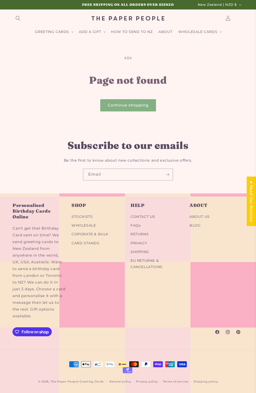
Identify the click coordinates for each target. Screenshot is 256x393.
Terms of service (175, 381)
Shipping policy (206, 381)
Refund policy (120, 381)
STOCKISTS (82, 216)
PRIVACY (138, 243)
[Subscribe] (167, 174)
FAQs (135, 225)
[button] (18, 18)
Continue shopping (128, 105)
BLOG (195, 225)
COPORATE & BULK (90, 234)
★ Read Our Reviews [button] (251, 201)
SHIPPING (139, 252)
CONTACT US (142, 216)
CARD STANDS (86, 243)
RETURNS (139, 234)
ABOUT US (200, 216)
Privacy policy (147, 381)
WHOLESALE (84, 225)
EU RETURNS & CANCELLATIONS (146, 263)
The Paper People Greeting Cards (77, 381)
